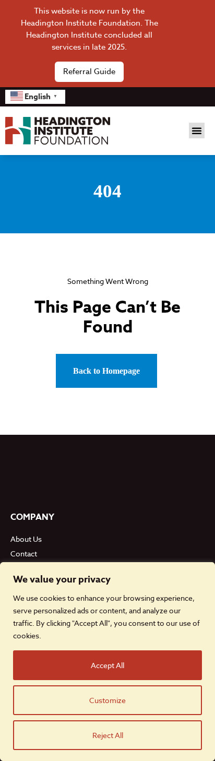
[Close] (191, 44)
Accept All (107, 665)
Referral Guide (89, 71)
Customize (107, 700)
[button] (197, 130)
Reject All (107, 735)
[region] (107, 661)
